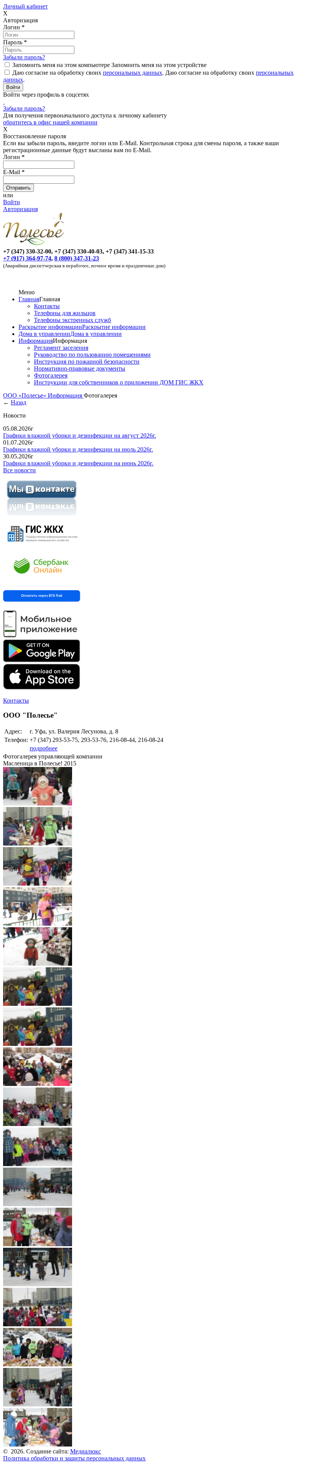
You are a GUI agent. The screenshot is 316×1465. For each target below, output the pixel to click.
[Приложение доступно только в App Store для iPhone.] (41, 687)
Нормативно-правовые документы (79, 368)
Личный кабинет (25, 6)
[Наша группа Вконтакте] (41, 517)
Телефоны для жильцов (65, 313)
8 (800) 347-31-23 (76, 258)
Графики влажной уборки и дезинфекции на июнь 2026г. (78, 463)
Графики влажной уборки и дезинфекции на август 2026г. (79, 435)
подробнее (43, 748)
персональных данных (132, 72)
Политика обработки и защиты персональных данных (74, 1458)
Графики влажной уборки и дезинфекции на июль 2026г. (78, 449)
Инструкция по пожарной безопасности (87, 361)
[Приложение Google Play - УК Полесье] (41, 660)
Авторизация (20, 209)
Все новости (19, 470)
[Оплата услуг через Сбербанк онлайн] (41, 579)
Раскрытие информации (50, 327)
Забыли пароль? (24, 57)
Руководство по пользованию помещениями (92, 354)
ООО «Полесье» (25, 395)
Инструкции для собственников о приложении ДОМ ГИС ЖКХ (118, 382)
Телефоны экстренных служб (72, 320)
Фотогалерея (50, 375)
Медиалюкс (85, 1451)
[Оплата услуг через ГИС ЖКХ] (41, 546)
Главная (28, 299)
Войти (11, 202)
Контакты (47, 306)
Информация (35, 340)
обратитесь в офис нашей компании (50, 122)
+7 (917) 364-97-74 (27, 258)
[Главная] (35, 244)
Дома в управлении (44, 334)
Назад (18, 402)
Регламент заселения (61, 347)
